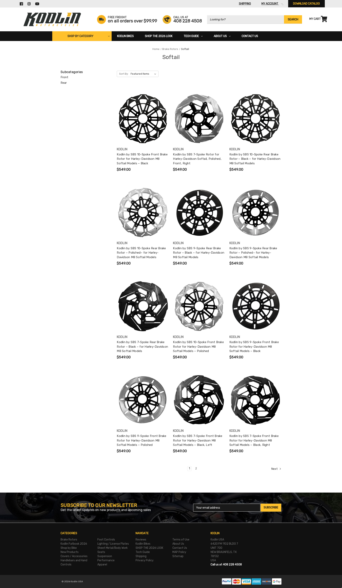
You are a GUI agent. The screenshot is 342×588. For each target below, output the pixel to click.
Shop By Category (80, 36)
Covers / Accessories (74, 556)
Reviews (141, 539)
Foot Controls (106, 539)
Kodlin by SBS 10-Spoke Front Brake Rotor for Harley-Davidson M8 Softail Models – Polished (198, 346)
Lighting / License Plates (113, 543)
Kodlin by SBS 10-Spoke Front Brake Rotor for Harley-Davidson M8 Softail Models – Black (142, 159)
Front (64, 77)
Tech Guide (191, 36)
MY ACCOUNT (270, 3)
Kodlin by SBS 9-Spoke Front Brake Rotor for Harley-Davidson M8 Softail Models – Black (254, 346)
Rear (64, 83)
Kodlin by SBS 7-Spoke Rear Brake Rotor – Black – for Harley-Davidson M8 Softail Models (142, 346)
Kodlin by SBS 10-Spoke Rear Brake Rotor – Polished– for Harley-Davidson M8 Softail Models (141, 252)
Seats (101, 552)
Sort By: (123, 73)
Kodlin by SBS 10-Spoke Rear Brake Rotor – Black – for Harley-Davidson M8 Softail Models (255, 159)
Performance (106, 560)
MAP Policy (179, 552)
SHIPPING (245, 3)
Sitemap (177, 556)
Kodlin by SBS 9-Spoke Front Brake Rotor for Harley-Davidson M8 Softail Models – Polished (141, 440)
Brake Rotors (69, 539)
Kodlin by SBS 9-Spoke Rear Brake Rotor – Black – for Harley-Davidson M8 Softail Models (198, 252)
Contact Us (250, 36)
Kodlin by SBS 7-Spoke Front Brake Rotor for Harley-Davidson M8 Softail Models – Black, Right (254, 440)
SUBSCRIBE (271, 507)
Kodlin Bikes (125, 36)
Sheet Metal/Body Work (112, 548)
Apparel (102, 564)
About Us (220, 36)
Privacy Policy (145, 560)
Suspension (104, 556)
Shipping (141, 556)
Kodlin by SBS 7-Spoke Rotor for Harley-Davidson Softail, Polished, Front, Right (197, 159)
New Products (70, 552)
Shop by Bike (69, 548)
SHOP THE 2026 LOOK (159, 36)
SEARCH (293, 19)
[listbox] (144, 74)
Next (274, 469)
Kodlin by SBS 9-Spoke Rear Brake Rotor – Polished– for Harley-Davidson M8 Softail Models (253, 252)
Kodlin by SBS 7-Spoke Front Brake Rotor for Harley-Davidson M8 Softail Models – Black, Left (197, 440)
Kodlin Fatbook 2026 (74, 543)
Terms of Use (180, 539)
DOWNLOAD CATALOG (306, 3)
